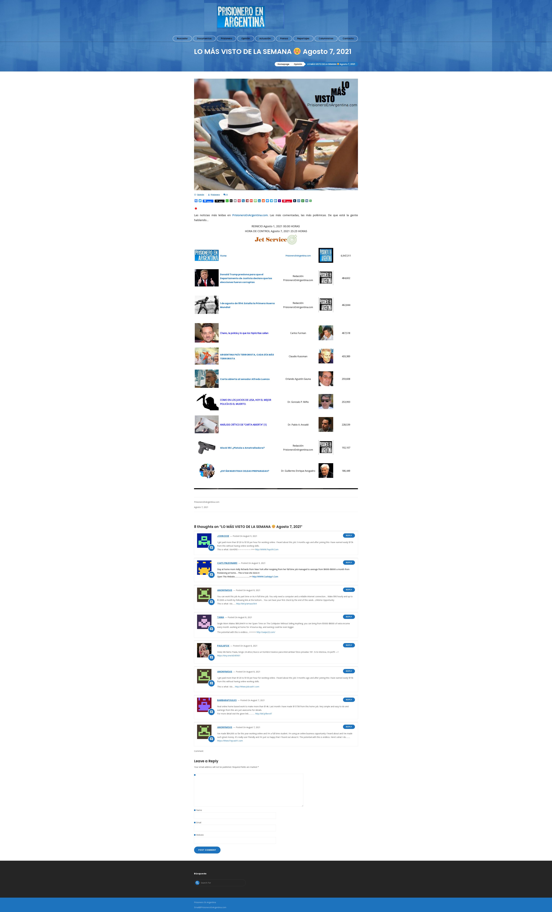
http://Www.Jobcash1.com (247, 686)
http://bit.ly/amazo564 (246, 603)
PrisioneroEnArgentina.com (250, 215)
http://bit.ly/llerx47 (263, 713)
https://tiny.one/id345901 (228, 655)
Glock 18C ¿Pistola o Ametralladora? (242, 448)
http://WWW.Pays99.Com (266, 549)
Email (198, 822)
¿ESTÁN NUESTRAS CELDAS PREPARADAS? (244, 471)
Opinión (298, 64)
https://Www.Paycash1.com (230, 740)
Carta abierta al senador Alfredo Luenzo (245, 379)
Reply (349, 535)
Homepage (283, 64)
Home (223, 255)
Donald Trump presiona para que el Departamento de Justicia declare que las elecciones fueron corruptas (246, 278)
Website (200, 834)
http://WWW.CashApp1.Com (265, 576)
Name (199, 810)
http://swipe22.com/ (266, 632)
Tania (220, 617)
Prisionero (215, 194)
